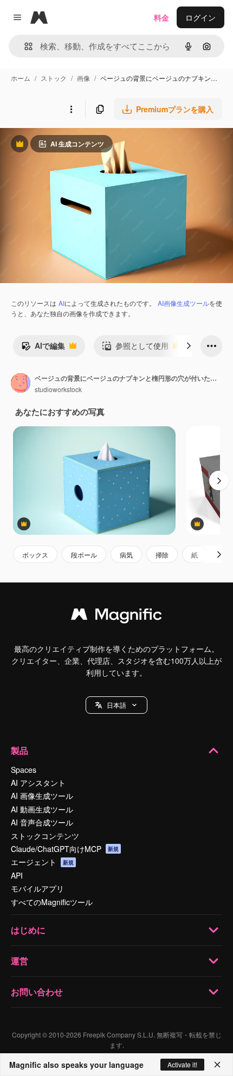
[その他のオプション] (71, 109)
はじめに (28, 930)
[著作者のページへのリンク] (20, 384)
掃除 (162, 554)
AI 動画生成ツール (42, 809)
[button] (116, 705)
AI (61, 303)
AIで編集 (43, 348)
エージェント (42, 861)
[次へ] (188, 346)
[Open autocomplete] (24, 46)
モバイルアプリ (37, 888)
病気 (126, 554)
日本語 (116, 704)
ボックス (35, 554)
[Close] (217, 1064)
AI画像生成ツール (183, 303)
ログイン (200, 17)
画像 (83, 77)
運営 (19, 961)
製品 (19, 750)
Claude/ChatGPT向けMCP (65, 848)
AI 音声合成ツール (42, 822)
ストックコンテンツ (45, 835)
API (17, 875)
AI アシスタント (38, 782)
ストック (54, 77)
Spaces (23, 769)
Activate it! (182, 1064)
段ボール (84, 554)
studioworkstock (58, 389)
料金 (161, 17)
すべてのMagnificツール (52, 901)
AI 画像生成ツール (42, 795)
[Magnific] (116, 617)
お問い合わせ (37, 991)
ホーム (20, 77)
